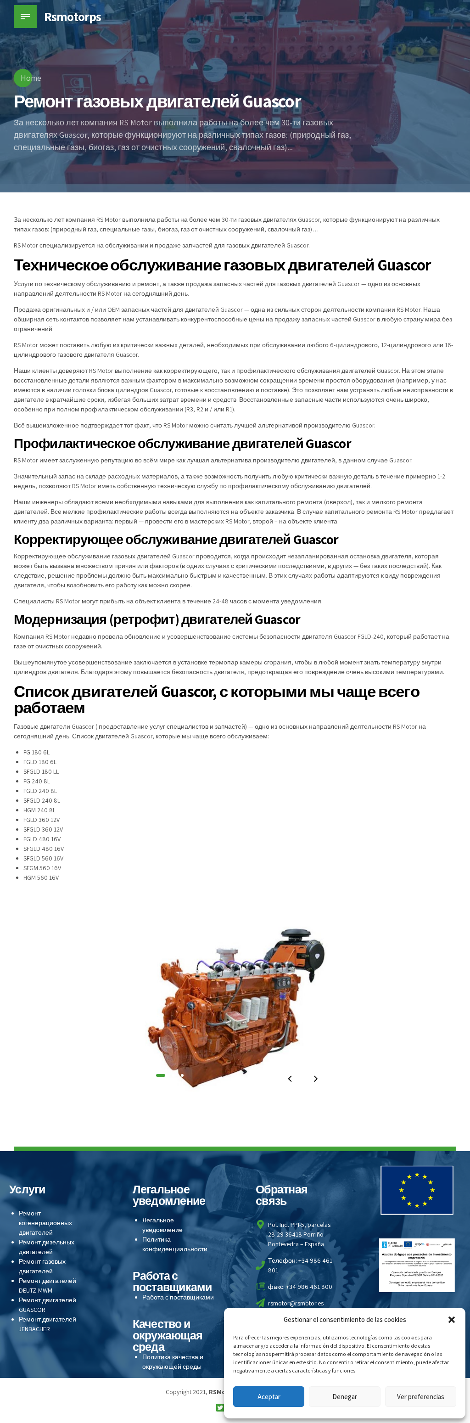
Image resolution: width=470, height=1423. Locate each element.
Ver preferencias (420, 1396)
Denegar (344, 1396)
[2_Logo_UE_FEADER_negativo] (417, 1190)
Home (31, 78)
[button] (451, 1319)
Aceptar (268, 1396)
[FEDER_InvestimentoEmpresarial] (417, 1265)
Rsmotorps (72, 16)
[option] (235, 1004)
